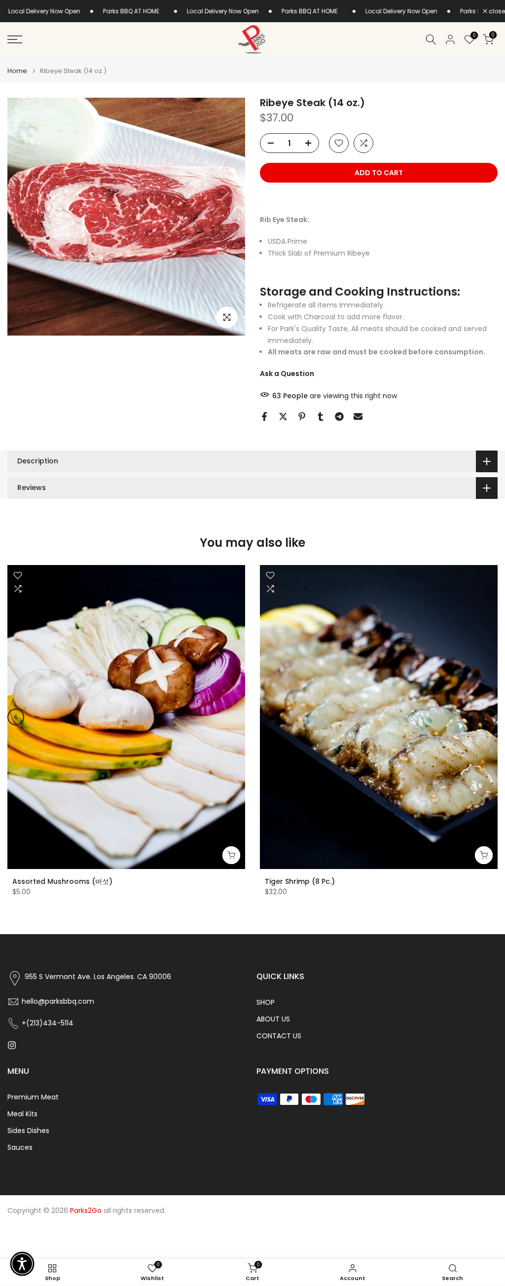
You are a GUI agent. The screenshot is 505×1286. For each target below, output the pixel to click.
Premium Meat (33, 1097)
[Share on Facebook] (264, 416)
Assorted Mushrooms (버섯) (62, 881)
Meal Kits (22, 1114)
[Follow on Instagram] (11, 1045)
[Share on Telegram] (339, 416)
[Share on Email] (358, 416)
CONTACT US (278, 1036)
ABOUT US (273, 1019)
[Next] (489, 717)
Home (17, 71)
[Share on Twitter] (283, 416)
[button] (22, 1263)
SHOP (265, 1002)
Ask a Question (287, 373)
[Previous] (15, 717)
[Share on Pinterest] (301, 416)
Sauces (20, 1147)
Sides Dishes (28, 1130)
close (496, 11)
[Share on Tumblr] (320, 416)
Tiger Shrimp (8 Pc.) (300, 881)
